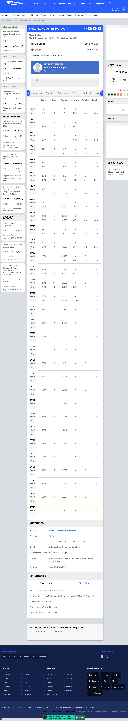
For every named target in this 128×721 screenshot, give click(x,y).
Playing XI (87, 93)
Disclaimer (39, 707)
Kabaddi (93, 687)
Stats (111, 118)
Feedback (27, 707)
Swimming (118, 687)
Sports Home (6, 21)
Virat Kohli (42, 657)
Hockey (116, 675)
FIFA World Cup (9, 657)
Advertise (5, 707)
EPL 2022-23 (71, 674)
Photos (61, 15)
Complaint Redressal (64, 707)
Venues (7, 694)
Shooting (105, 687)
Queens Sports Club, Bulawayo (62, 530)
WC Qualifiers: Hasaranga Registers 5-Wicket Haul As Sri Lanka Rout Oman (117, 170)
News (52, 15)
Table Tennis (95, 693)
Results (44, 15)
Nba (114, 681)
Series (25, 15)
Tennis (82, 3)
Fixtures (34, 15)
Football (46, 3)
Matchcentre (52, 694)
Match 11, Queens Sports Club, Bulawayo (47, 38)
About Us (16, 707)
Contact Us (90, 707)
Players (27, 690)
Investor (49, 707)
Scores (16, 15)
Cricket (37, 3)
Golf (90, 3)
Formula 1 (72, 3)
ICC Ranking (29, 694)
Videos (69, 15)
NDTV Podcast (59, 3)
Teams (88, 15)
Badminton (100, 3)
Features (79, 15)
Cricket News (115, 163)
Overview (50, 93)
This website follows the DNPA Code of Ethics (59, 712)
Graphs (76, 93)
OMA (46, 583)
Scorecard (37, 93)
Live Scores (9, 674)
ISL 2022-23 (52, 674)
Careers (79, 707)
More (96, 15)
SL (84, 583)
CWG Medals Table (26, 657)
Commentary (63, 93)
